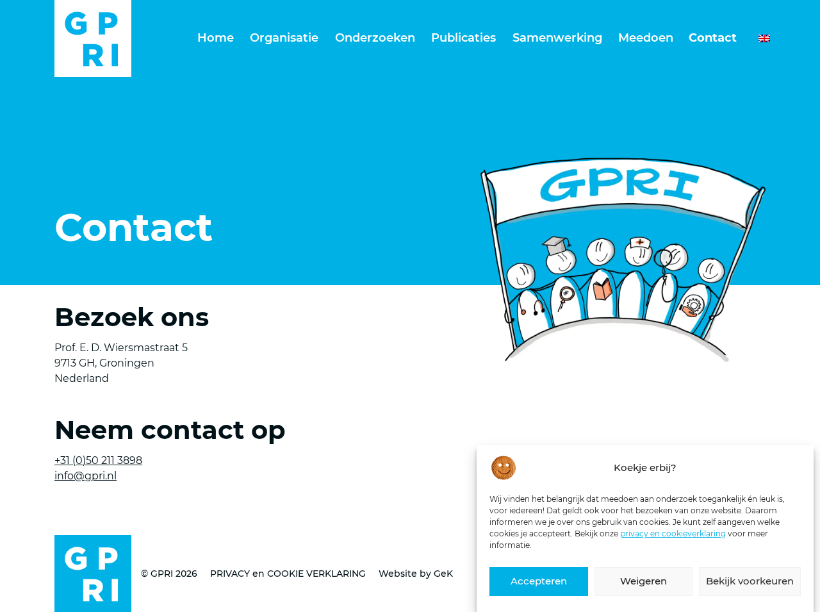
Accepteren (539, 581)
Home (215, 38)
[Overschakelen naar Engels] (758, 39)
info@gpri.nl (85, 476)
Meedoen (645, 38)
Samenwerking (557, 38)
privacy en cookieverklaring (673, 533)
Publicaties (463, 38)
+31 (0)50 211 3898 (98, 460)
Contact (713, 38)
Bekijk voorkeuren (750, 581)
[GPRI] (92, 38)
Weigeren (643, 581)
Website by (416, 573)
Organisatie (284, 38)
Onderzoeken (375, 38)
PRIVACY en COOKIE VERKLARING (288, 573)
